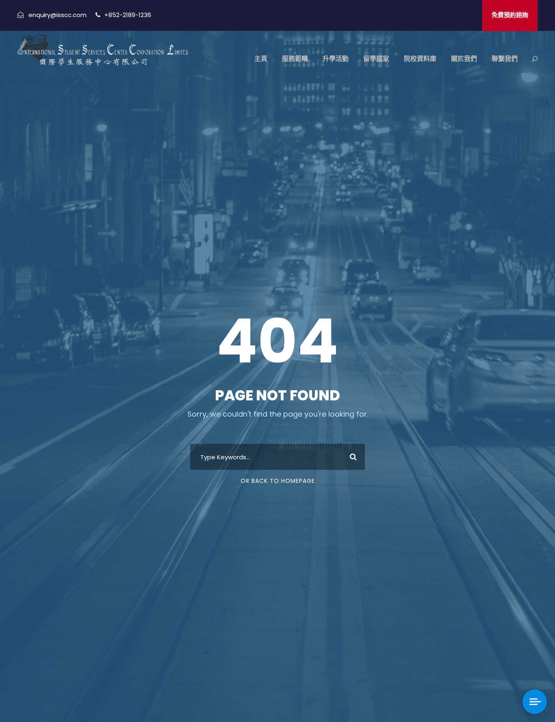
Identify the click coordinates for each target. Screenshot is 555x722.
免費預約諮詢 (510, 15)
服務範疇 (295, 58)
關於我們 (464, 58)
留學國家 (376, 58)
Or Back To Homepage (278, 481)
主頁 (260, 58)
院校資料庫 (420, 58)
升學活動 (336, 58)
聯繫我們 (505, 58)
